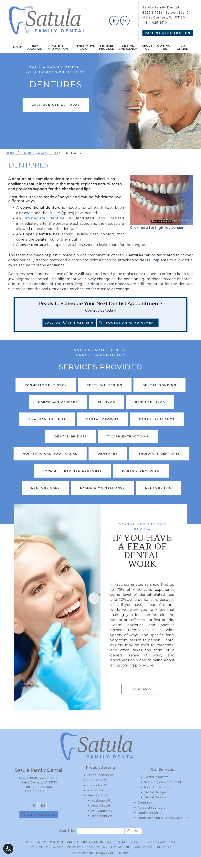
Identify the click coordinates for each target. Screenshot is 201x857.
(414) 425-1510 (154, 22)
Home (17, 47)
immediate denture (45, 218)
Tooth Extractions (157, 787)
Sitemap (164, 847)
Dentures (144, 802)
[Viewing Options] (8, 848)
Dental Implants (156, 777)
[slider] (161, 222)
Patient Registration (168, 33)
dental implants (154, 260)
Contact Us (97, 847)
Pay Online (120, 847)
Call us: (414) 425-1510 (69, 322)
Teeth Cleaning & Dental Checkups (163, 818)
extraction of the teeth (51, 284)
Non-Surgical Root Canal (162, 782)
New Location (50, 842)
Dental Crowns (155, 797)
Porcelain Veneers (151, 807)
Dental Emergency (46, 847)
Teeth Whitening (149, 813)
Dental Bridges (155, 792)
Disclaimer (143, 847)
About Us (75, 847)
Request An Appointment (129, 322)
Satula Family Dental (160, 7)
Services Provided (38, 153)
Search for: (67, 831)
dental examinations (110, 284)
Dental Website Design (88, 853)
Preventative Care (123, 842)
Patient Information (85, 842)
